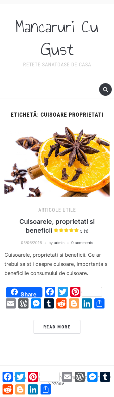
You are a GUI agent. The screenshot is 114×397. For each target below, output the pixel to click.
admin (59, 242)
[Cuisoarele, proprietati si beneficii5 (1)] (56, 161)
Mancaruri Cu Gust (57, 38)
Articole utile (57, 210)
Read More (57, 326)
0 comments (82, 242)
